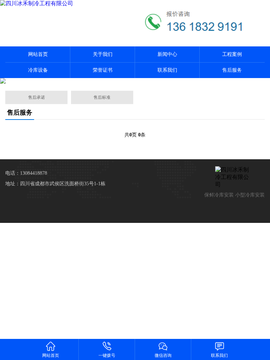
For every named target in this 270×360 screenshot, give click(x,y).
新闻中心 (167, 54)
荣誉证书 (102, 70)
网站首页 (38, 54)
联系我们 (167, 70)
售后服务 (232, 70)
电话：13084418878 (26, 173)
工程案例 (232, 54)
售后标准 (102, 97)
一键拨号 (106, 355)
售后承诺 (36, 97)
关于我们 (102, 54)
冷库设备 (38, 70)
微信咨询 (163, 355)
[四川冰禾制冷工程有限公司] (67, 3)
